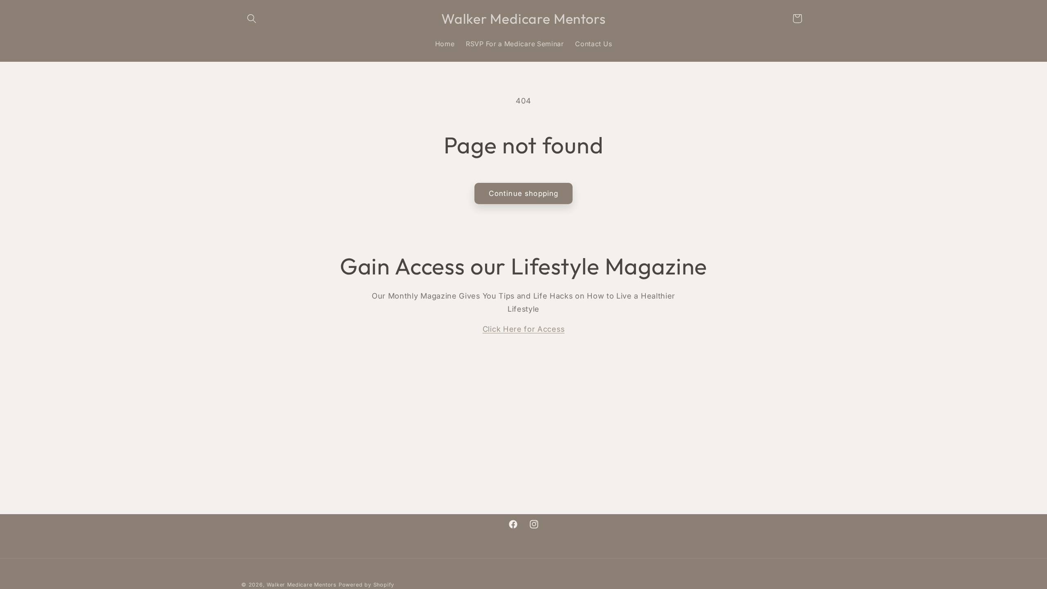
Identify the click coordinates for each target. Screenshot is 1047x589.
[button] (251, 18)
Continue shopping (524, 193)
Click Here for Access (524, 328)
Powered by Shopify (367, 585)
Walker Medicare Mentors (302, 585)
